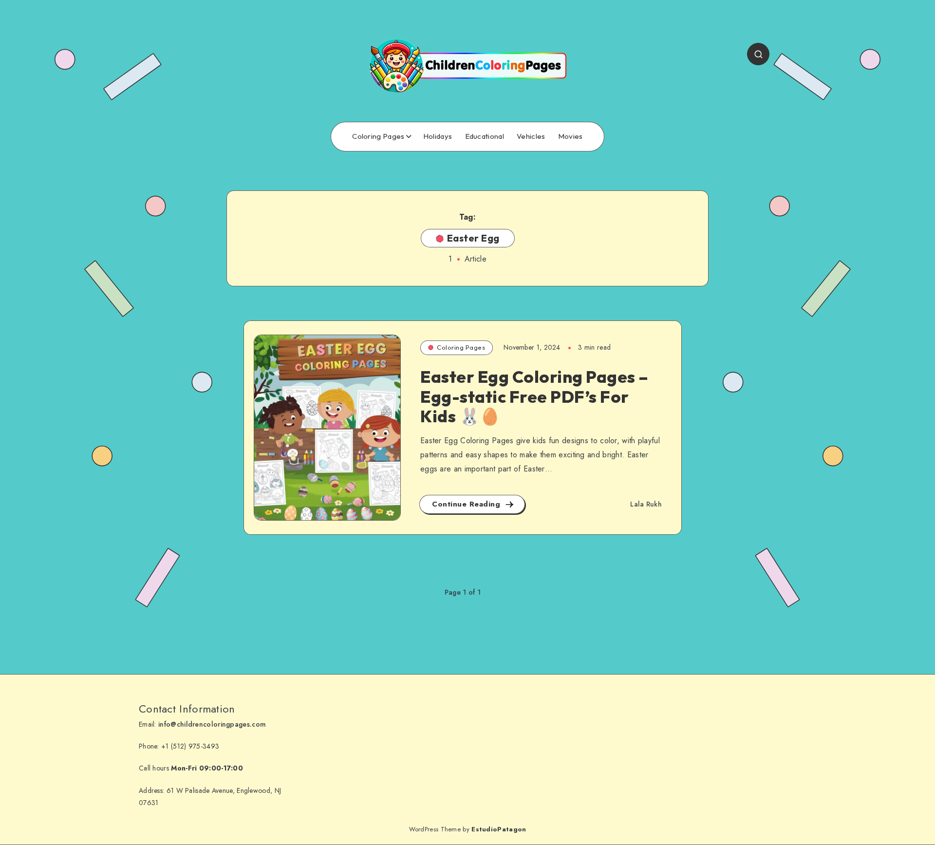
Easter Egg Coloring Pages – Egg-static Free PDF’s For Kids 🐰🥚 (534, 396)
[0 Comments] (275, 358)
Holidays (437, 136)
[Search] (758, 54)
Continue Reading (467, 504)
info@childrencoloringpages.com (212, 724)
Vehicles (531, 136)
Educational (484, 136)
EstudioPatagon (498, 829)
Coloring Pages (378, 136)
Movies (570, 136)
